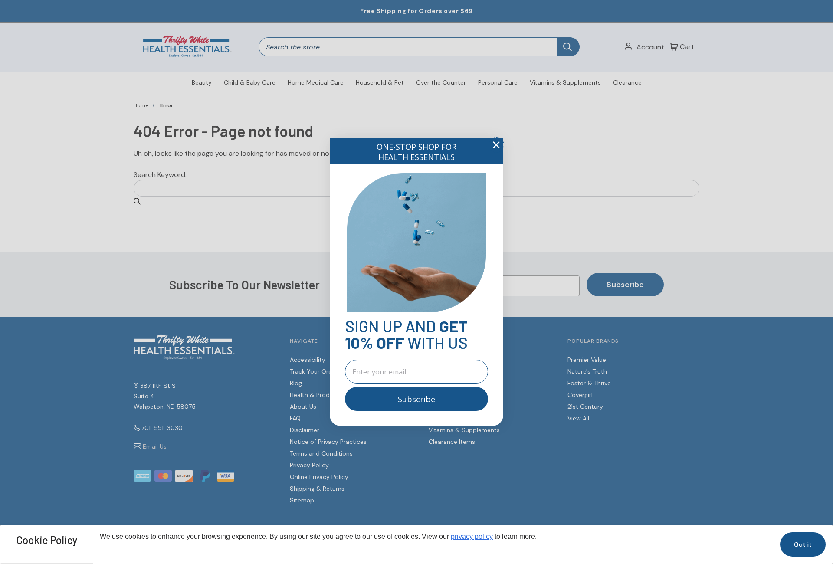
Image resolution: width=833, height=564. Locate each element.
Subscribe (416, 399)
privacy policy (472, 536)
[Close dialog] (496, 145)
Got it (803, 544)
